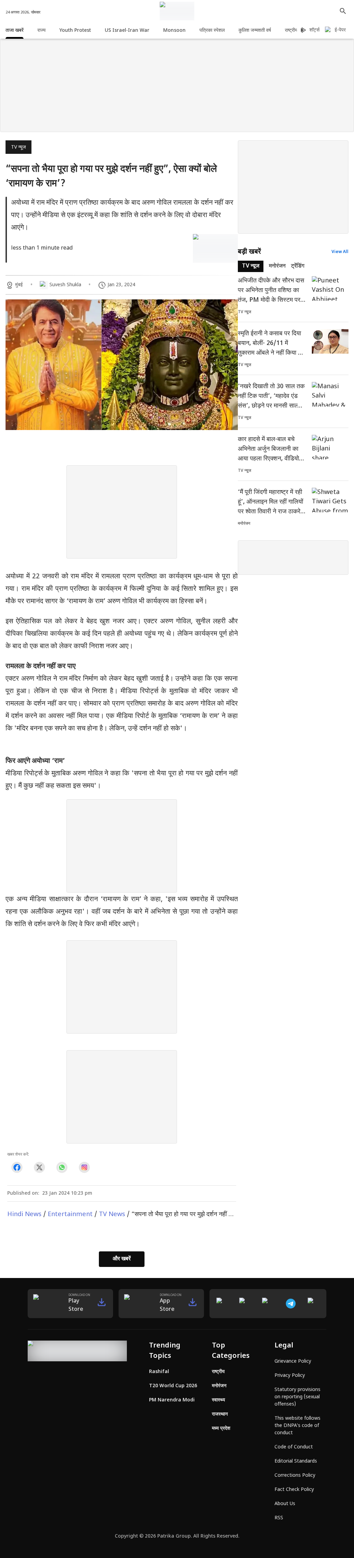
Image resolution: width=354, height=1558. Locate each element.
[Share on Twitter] (39, 1167)
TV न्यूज (18, 147)
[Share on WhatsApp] (61, 1167)
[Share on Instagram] (84, 1167)
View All (340, 252)
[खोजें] (342, 11)
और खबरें (122, 1259)
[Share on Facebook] (16, 1167)
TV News (112, 1215)
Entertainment (70, 1215)
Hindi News (24, 1215)
